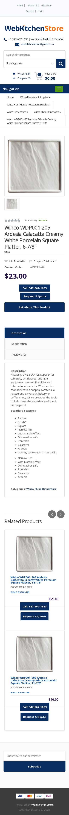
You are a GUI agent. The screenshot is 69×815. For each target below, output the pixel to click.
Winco (7, 252)
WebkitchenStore (42, 804)
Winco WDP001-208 (20, 692)
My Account (46, 5)
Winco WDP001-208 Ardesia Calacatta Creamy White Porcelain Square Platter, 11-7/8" (33, 680)
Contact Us (32, 5)
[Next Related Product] (61, 514)
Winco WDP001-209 (20, 592)
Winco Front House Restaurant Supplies (28, 104)
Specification (19, 343)
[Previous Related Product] (52, 514)
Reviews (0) (19, 354)
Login (40, 11)
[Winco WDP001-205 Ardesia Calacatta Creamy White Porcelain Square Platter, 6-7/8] (34, 166)
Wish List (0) (23, 74)
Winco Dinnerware (16, 112)
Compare (23, 78)
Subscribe (34, 766)
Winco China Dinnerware (46, 112)
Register (30, 11)
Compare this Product (44, 261)
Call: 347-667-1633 (34, 288)
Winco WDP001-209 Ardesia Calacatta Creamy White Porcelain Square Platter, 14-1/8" (33, 580)
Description (19, 333)
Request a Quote (34, 616)
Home (20, 5)
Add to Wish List (17, 261)
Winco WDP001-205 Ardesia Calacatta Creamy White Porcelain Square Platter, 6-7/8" (31, 121)
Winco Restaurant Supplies (34, 97)
